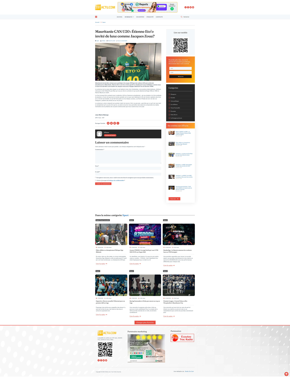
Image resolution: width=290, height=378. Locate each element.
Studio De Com (189, 371)
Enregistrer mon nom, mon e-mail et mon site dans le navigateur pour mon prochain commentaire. (125, 177)
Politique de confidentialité (116, 180)
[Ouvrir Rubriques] (133, 17)
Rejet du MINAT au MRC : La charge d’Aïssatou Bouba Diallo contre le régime (183, 133)
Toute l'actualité (104, 220)
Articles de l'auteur (110, 135)
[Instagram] (188, 7)
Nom (97, 166)
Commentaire (99, 149)
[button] (108, 123)
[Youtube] (193, 7)
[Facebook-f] (185, 7)
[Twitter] (190, 7)
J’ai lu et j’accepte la (111, 180)
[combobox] (187, 16)
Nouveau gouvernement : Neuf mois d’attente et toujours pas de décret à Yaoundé (184, 188)
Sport (104, 22)
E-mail (97, 172)
